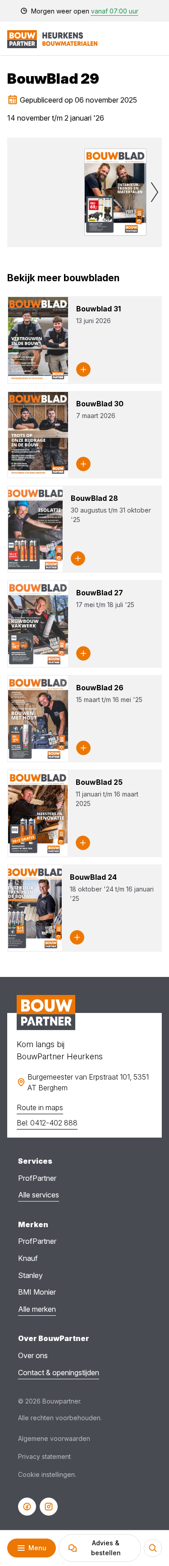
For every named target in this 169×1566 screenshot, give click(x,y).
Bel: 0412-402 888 (47, 1122)
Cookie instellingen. (47, 1474)
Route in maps (40, 1107)
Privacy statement (44, 1456)
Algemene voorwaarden (54, 1438)
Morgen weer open (84, 11)
